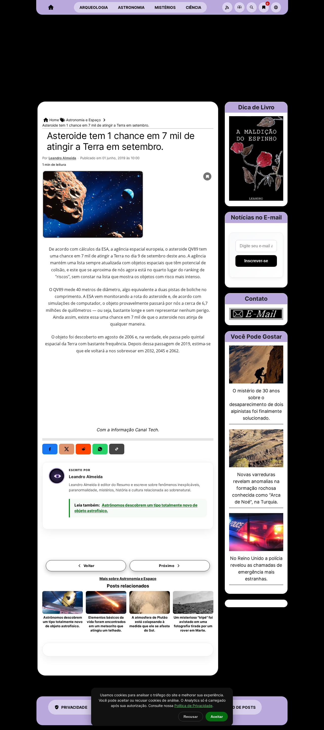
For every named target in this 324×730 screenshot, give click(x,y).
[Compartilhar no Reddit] (83, 449)
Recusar (191, 717)
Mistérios (165, 7)
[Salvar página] (207, 176)
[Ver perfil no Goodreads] (239, 7)
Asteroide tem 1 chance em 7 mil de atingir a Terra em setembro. (121, 141)
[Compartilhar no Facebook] (49, 449)
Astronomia (131, 7)
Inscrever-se (256, 261)
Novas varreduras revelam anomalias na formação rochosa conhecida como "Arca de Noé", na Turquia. (256, 488)
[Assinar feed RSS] (227, 7)
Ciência (193, 7)
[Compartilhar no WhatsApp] (100, 449)
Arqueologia (93, 7)
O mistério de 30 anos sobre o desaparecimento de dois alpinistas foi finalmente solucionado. (256, 404)
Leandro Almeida (62, 158)
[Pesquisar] (252, 7)
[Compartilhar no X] (66, 449)
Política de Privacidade (193, 705)
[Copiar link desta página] (116, 449)
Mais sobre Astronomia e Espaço (127, 578)
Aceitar (217, 717)
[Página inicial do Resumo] (50, 7)
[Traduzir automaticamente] (276, 7)
